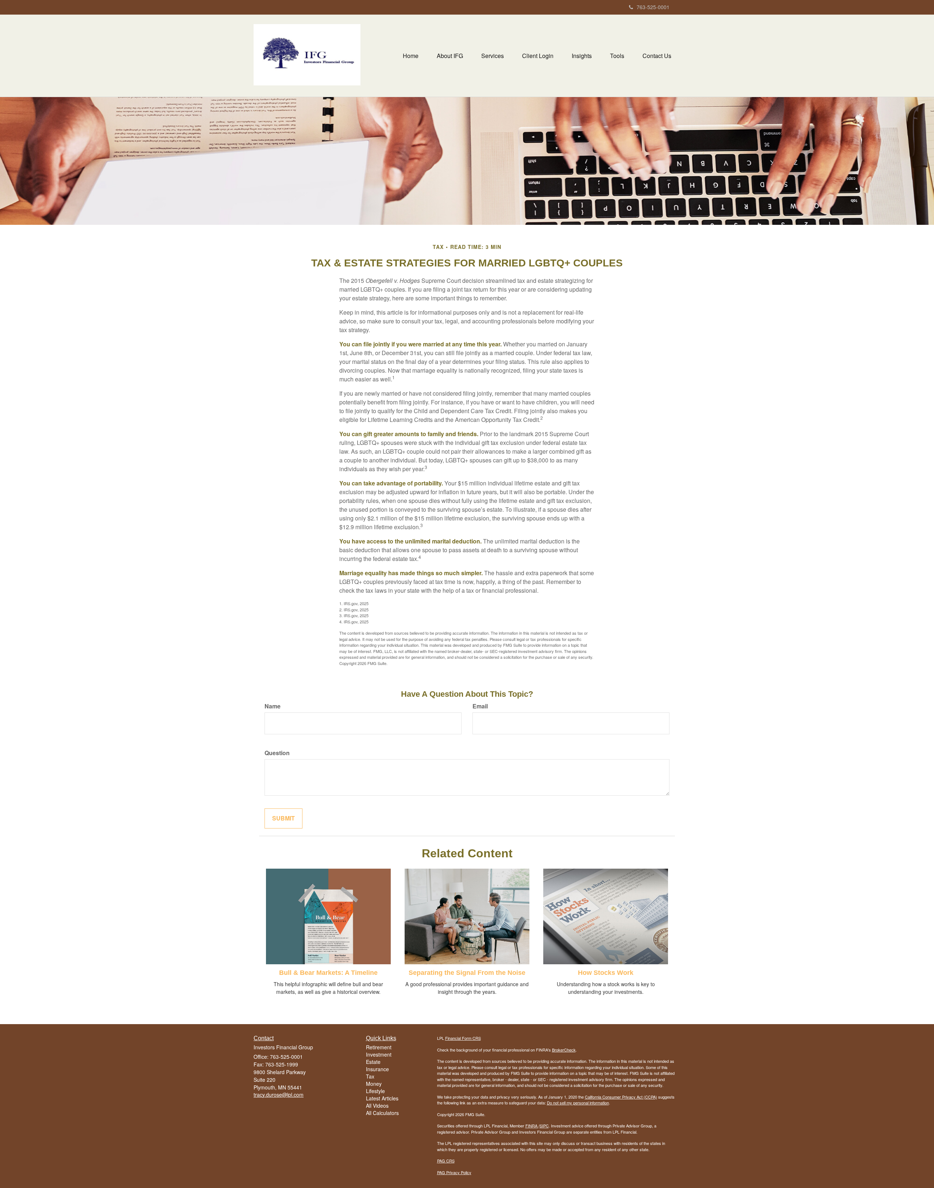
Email (480, 706)
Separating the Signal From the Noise (467, 972)
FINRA (532, 1126)
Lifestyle (375, 1091)
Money (374, 1083)
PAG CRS (446, 1161)
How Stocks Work (605, 972)
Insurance (377, 1069)
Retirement (378, 1047)
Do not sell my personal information (578, 1103)
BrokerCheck (564, 1050)
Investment (378, 1054)
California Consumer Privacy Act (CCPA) (621, 1097)
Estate (373, 1061)
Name (273, 706)
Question (277, 753)
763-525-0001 (653, 7)
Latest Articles (382, 1098)
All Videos (377, 1105)
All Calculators (382, 1112)
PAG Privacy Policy (454, 1172)
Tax (370, 1076)
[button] (450, 56)
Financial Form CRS (463, 1038)
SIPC (544, 1126)
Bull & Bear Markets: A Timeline (328, 972)
